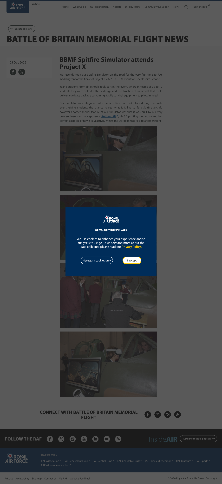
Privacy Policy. (132, 247)
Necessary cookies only (97, 260)
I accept (132, 260)
